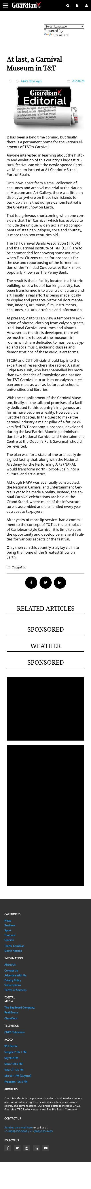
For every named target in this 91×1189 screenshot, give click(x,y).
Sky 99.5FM (11, 1058)
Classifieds (11, 1018)
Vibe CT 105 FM (13, 1070)
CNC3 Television (14, 1032)
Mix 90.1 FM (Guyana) (17, 1076)
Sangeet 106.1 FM (15, 1052)
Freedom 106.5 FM (15, 1082)
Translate (60, 35)
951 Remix (10, 1046)
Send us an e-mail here (18, 1127)
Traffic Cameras (14, 946)
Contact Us (11, 970)
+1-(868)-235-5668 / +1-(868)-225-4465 (28, 1131)
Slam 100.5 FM (13, 1064)
